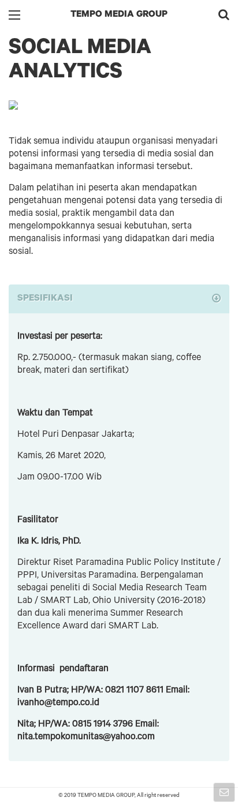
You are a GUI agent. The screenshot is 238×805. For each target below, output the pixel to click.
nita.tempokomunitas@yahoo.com (86, 737)
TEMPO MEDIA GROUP (119, 15)
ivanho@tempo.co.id (58, 703)
